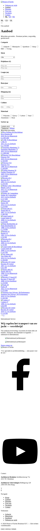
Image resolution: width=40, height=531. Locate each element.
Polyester (6, 116)
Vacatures (8, 13)
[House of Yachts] (7, 2)
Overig (8, 49)
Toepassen (5, 128)
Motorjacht (16, 47)
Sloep (34, 47)
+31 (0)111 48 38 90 (10, 488)
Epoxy (14, 116)
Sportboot (26, 47)
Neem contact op (6, 345)
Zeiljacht (6, 47)
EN (10, 17)
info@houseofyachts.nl (10, 490)
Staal (30, 116)
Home (7, 497)
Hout (13, 118)
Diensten (8, 9)
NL (6, 17)
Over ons (8, 11)
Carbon (22, 116)
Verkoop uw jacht (11, 5)
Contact (7, 15)
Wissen (12, 128)
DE (13, 17)
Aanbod (8, 7)
